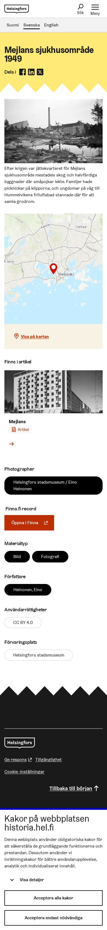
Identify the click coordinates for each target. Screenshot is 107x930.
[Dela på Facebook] (22, 72)
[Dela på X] (40, 72)
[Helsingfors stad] (19, 743)
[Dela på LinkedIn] (31, 72)
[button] (53, 268)
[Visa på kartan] (53, 269)
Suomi (13, 25)
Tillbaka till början (70, 788)
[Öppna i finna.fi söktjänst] (53, 162)
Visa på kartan (35, 336)
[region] (53, 269)
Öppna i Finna (33, 523)
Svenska (31, 25)
